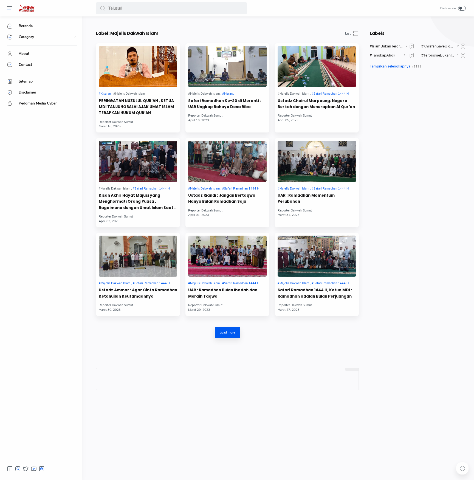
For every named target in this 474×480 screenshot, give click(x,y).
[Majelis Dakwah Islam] (204, 189)
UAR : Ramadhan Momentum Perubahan (306, 198)
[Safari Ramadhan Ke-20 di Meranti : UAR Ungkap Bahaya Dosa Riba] (227, 66)
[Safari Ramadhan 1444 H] (330, 94)
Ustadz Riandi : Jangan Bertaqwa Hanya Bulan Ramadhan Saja (221, 198)
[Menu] (9, 8)
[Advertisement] (418, 124)
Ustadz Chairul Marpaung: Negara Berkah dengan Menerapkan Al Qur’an (316, 103)
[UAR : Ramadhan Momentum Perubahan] (317, 161)
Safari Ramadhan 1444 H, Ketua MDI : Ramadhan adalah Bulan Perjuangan (315, 293)
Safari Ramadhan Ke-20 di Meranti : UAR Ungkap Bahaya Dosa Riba (224, 103)
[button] (102, 8)
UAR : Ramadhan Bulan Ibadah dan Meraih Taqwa (222, 293)
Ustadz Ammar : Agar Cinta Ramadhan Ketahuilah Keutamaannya (138, 293)
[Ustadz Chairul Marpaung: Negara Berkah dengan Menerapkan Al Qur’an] (317, 66)
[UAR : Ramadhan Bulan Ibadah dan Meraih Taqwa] (227, 256)
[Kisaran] (105, 94)
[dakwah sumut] (27, 8)
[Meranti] (228, 94)
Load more (227, 332)
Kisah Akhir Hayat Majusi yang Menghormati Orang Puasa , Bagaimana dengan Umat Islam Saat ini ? (136, 202)
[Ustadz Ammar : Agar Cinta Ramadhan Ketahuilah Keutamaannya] (138, 256)
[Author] (116, 122)
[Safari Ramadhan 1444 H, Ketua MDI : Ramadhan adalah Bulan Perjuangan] (317, 256)
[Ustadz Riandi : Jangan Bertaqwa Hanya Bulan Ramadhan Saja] (227, 161)
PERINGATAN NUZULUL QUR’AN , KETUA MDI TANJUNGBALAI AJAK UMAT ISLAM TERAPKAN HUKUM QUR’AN (136, 107)
